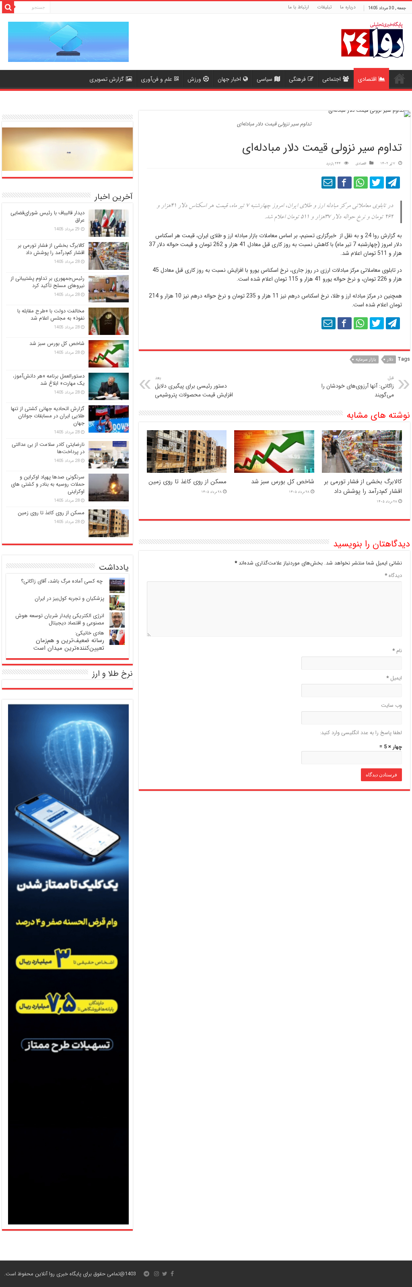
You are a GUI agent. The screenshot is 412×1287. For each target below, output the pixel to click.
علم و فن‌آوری (156, 79)
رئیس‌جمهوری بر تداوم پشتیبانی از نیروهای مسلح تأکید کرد (47, 282)
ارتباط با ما (298, 7)
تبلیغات (324, 7)
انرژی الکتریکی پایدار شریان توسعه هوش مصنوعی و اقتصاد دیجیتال (59, 619)
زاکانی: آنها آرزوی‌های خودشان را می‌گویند (357, 386)
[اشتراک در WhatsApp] (361, 183)
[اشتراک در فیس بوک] (345, 183)
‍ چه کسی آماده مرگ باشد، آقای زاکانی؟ (62, 581)
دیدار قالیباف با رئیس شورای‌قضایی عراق (47, 216)
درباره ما (348, 7)
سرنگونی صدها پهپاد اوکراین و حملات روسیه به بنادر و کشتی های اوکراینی (47, 484)
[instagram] (156, 1274)
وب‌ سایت (391, 705)
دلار (390, 359)
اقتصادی (367, 79)
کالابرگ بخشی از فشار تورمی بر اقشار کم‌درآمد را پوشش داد (363, 486)
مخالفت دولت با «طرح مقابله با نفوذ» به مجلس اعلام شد (50, 314)
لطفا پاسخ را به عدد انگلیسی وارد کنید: (361, 733)
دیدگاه (393, 575)
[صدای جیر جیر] (377, 183)
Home (399, 78)
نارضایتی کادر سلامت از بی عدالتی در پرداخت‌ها (48, 448)
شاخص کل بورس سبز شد (282, 481)
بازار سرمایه (366, 359)
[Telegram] (146, 1274)
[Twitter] (164, 1274)
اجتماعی (331, 79)
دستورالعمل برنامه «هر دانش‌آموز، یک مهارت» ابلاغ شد (48, 380)
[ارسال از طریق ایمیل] (328, 183)
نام (397, 651)
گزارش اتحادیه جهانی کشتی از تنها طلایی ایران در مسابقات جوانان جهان (47, 415)
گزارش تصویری (106, 79)
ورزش (194, 79)
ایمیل (394, 678)
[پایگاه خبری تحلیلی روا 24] (372, 39)
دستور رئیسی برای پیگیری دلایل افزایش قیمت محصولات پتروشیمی (194, 386)
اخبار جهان (229, 79)
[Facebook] (172, 1274)
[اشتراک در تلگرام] (393, 183)
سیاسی (264, 79)
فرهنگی (297, 79)
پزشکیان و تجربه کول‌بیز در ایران (69, 598)
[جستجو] (8, 7)
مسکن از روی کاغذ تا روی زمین (187, 481)
